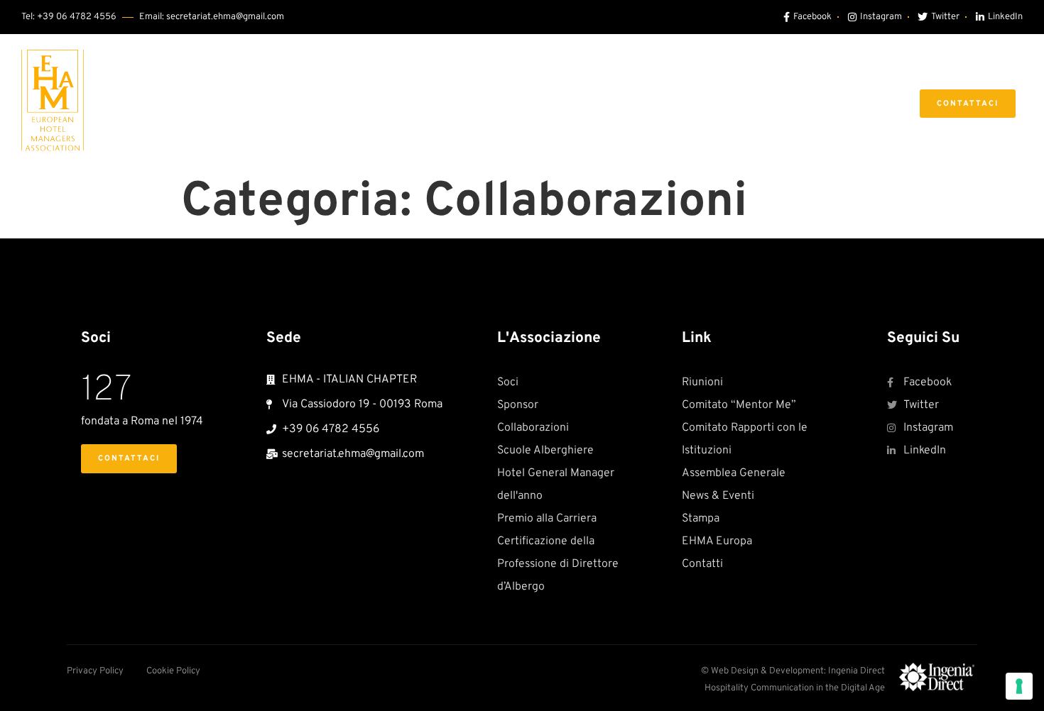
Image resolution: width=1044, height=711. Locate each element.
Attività (733, 103)
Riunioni (488, 103)
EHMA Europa (836, 103)
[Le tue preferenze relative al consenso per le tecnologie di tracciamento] (1019, 686)
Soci (427, 103)
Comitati (562, 103)
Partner (649, 103)
